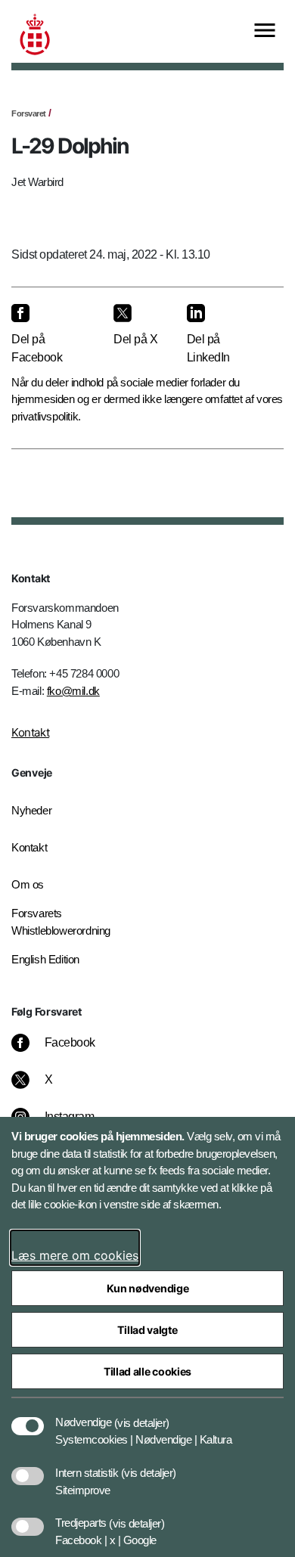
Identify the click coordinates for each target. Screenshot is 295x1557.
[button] (141, 1414)
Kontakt (30, 732)
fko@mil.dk (73, 690)
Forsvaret (28, 113)
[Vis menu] (264, 31)
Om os (27, 884)
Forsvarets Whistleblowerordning (60, 922)
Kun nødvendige (148, 1288)
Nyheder (31, 810)
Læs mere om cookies (74, 1255)
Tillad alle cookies (147, 1371)
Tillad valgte (147, 1329)
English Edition (45, 959)
